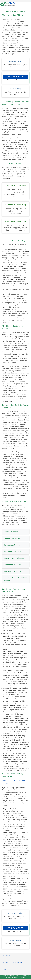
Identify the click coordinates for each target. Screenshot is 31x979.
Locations (23, 1)
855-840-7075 (15, 76)
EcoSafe (3, 8)
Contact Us (7, 955)
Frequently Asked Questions (13, 962)
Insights (5, 969)
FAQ (28, 1)
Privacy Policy (20, 977)
